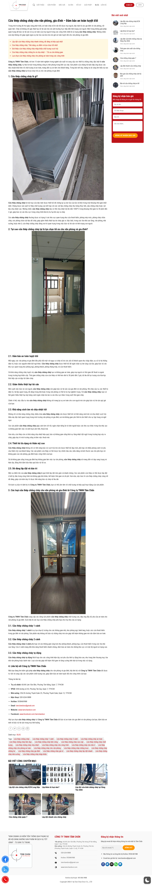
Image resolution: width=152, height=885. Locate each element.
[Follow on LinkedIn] (120, 864)
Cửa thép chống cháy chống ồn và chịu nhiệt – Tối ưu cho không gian (37, 52)
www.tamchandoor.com (27, 710)
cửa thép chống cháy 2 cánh (67, 739)
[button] (147, 880)
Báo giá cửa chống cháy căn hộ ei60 (130, 75)
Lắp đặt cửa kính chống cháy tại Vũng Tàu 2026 (131, 40)
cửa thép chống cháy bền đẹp (21, 742)
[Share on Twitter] (15, 729)
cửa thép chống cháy (21, 739)
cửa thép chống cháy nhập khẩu (35, 754)
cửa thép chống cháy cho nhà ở (83, 745)
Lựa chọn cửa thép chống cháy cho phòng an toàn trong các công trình (38, 56)
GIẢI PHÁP (88, 5)
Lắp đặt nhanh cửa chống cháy (130, 66)
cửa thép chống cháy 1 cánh (43, 739)
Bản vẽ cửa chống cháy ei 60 (129, 83)
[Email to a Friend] (19, 729)
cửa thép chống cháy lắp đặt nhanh (79, 751)
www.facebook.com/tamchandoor (32, 714)
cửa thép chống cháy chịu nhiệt (27, 745)
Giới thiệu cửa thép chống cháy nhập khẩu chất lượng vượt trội (35, 49)
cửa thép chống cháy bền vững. (46, 742)
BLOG (97, 5)
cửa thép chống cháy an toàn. (92, 739)
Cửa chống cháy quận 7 (128, 58)
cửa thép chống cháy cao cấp (72, 742)
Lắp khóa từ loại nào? (127, 31)
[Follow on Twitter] (107, 864)
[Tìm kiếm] (34, 5)
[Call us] (116, 864)
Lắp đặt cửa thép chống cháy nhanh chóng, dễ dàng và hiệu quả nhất (37, 42)
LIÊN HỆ (103, 5)
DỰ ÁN (70, 5)
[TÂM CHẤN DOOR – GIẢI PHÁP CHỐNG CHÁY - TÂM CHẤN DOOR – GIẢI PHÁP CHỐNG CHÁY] (18, 5)
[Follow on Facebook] (103, 864)
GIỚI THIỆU (40, 5)
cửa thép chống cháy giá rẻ (53, 751)
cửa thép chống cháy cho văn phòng (47, 748)
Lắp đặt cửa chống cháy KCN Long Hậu (130, 22)
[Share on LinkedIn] (28, 729)
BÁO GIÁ (62, 5)
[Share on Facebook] (10, 729)
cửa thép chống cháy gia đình (29, 751)
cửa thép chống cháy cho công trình (55, 745)
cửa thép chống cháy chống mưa (76, 748)
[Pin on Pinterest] (23, 729)
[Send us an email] (112, 864)
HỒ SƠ (78, 5)
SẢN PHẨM (52, 5)
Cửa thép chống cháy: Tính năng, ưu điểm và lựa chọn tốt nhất (35, 45)
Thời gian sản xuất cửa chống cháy (130, 49)
